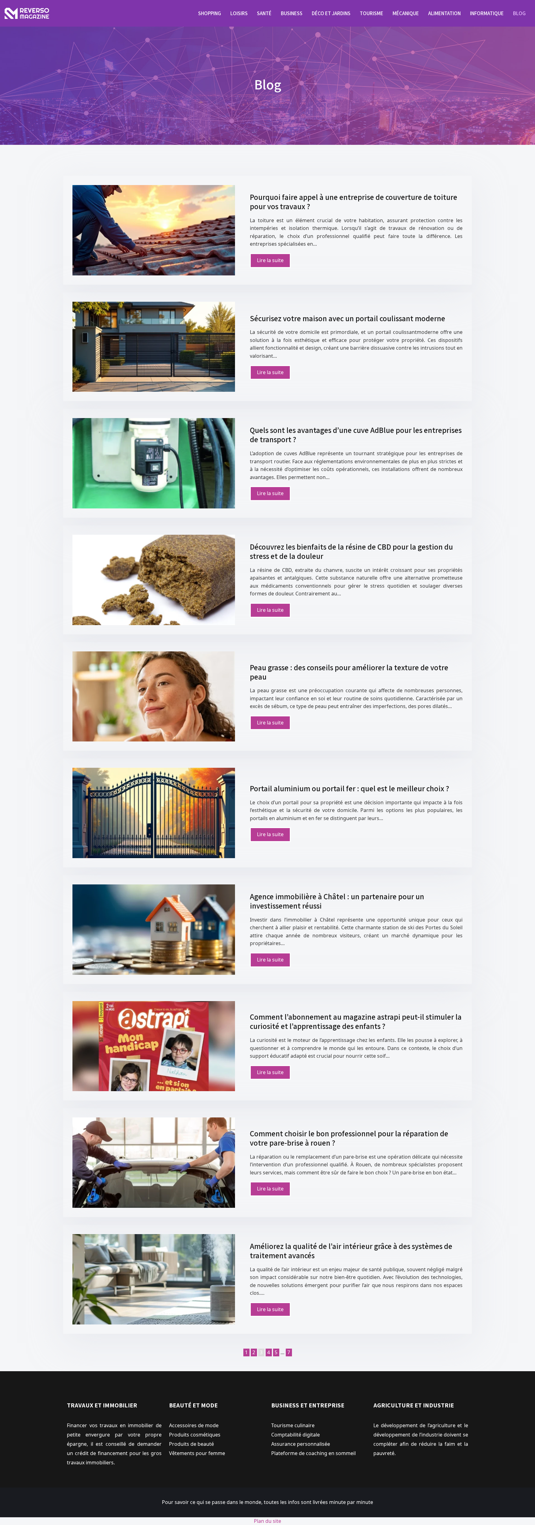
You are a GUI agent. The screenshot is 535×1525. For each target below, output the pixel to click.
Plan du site (267, 1521)
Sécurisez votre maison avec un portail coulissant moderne (347, 318)
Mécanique (406, 13)
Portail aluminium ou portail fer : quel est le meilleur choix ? (349, 788)
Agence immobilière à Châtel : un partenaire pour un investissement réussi (337, 901)
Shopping (209, 13)
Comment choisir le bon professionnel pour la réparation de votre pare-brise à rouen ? (349, 1138)
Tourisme (371, 13)
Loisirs (239, 13)
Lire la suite (270, 260)
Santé (264, 13)
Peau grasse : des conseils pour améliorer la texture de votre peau (349, 672)
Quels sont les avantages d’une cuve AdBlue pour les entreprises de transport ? (356, 434)
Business (291, 13)
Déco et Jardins (331, 13)
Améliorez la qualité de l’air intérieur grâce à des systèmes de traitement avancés (351, 1250)
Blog (519, 13)
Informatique (487, 13)
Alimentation (444, 13)
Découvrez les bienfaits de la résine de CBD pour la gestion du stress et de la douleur (351, 551)
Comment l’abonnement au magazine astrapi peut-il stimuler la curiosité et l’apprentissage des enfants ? (356, 1021)
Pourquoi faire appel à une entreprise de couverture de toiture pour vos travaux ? (353, 201)
